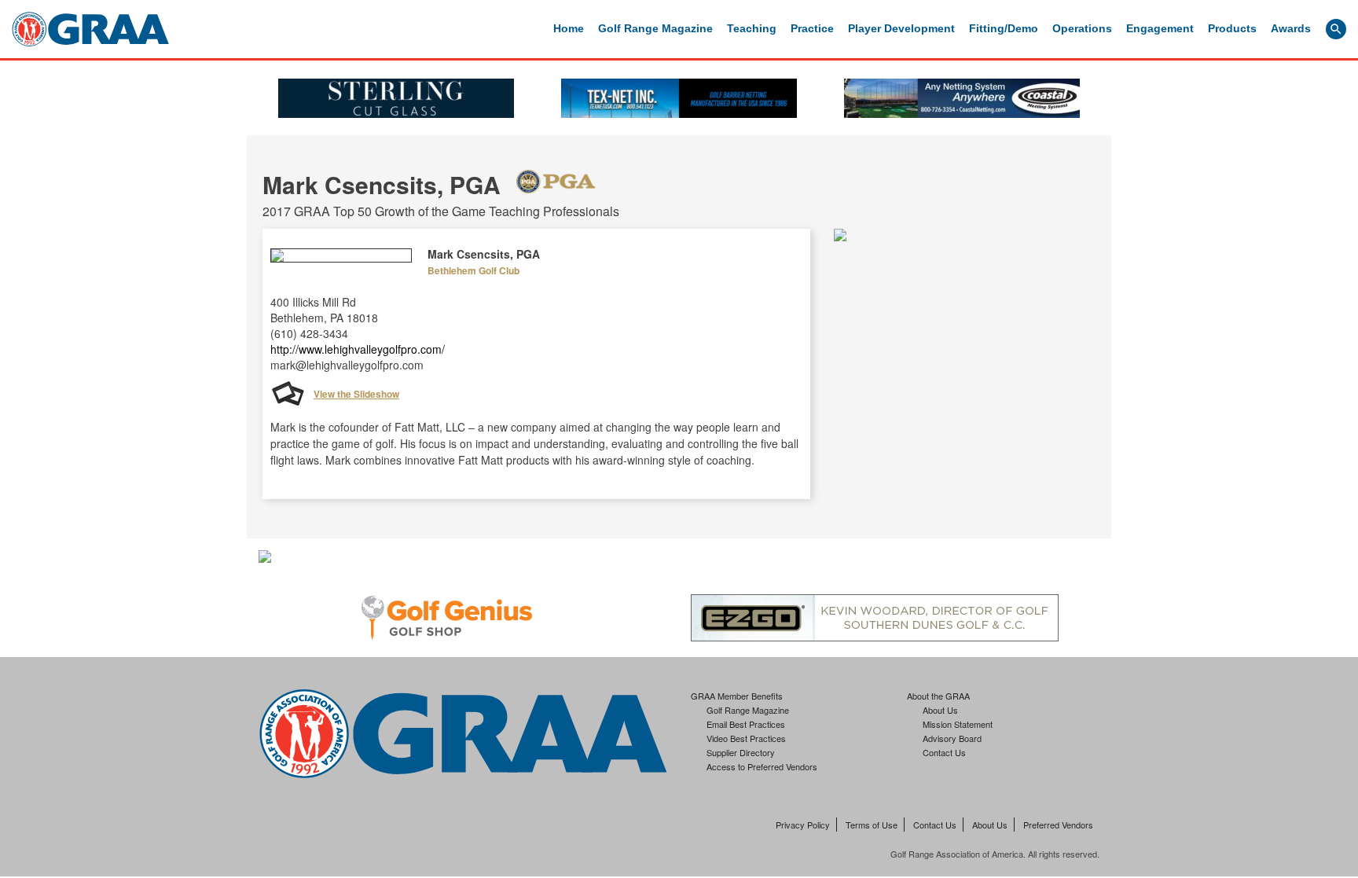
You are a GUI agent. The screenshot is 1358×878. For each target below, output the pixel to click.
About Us (940, 710)
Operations (1082, 28)
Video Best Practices (746, 738)
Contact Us (944, 752)
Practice (812, 28)
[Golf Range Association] (90, 29)
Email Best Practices (746, 724)
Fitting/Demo (1003, 28)
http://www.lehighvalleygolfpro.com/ (357, 349)
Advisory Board (952, 738)
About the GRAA (938, 695)
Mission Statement (958, 724)
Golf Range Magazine (655, 28)
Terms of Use (871, 824)
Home (568, 28)
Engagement (1160, 28)
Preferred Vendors (1058, 824)
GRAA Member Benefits (737, 695)
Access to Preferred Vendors (762, 766)
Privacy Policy (803, 824)
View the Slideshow (356, 394)
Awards (1291, 28)
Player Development (901, 28)
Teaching (751, 28)
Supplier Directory (741, 752)
